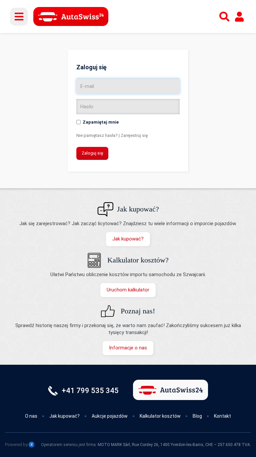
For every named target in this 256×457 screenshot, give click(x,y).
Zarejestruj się (134, 135)
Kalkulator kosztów (160, 416)
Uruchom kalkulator (128, 290)
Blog (197, 416)
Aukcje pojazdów (110, 416)
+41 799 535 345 (90, 390)
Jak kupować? (128, 239)
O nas (31, 416)
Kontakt (222, 416)
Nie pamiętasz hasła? (97, 135)
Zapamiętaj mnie (101, 122)
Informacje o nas (128, 348)
